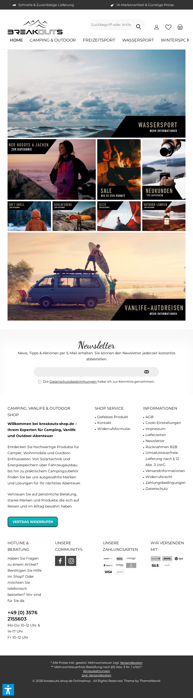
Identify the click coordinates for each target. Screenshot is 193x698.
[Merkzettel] (168, 27)
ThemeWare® (150, 681)
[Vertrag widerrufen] (45, 521)
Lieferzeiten (156, 435)
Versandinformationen (165, 471)
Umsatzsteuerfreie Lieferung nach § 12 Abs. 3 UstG (162, 458)
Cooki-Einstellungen (163, 422)
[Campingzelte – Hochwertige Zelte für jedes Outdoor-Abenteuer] (119, 216)
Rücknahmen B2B (161, 447)
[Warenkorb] (180, 27)
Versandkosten (131, 663)
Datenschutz (157, 488)
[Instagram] (71, 561)
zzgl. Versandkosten (96, 675)
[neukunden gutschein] (164, 169)
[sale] (119, 169)
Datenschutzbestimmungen (73, 381)
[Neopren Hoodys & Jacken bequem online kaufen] (52, 169)
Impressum (156, 428)
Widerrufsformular (113, 428)
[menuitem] (180, 27)
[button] (8, 689)
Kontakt (104, 422)
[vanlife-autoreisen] (96, 276)
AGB (150, 417)
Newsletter (155, 441)
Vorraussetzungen (96, 671)
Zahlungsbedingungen (165, 482)
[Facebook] (60, 561)
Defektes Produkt (112, 417)
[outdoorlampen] (164, 216)
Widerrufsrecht (159, 477)
